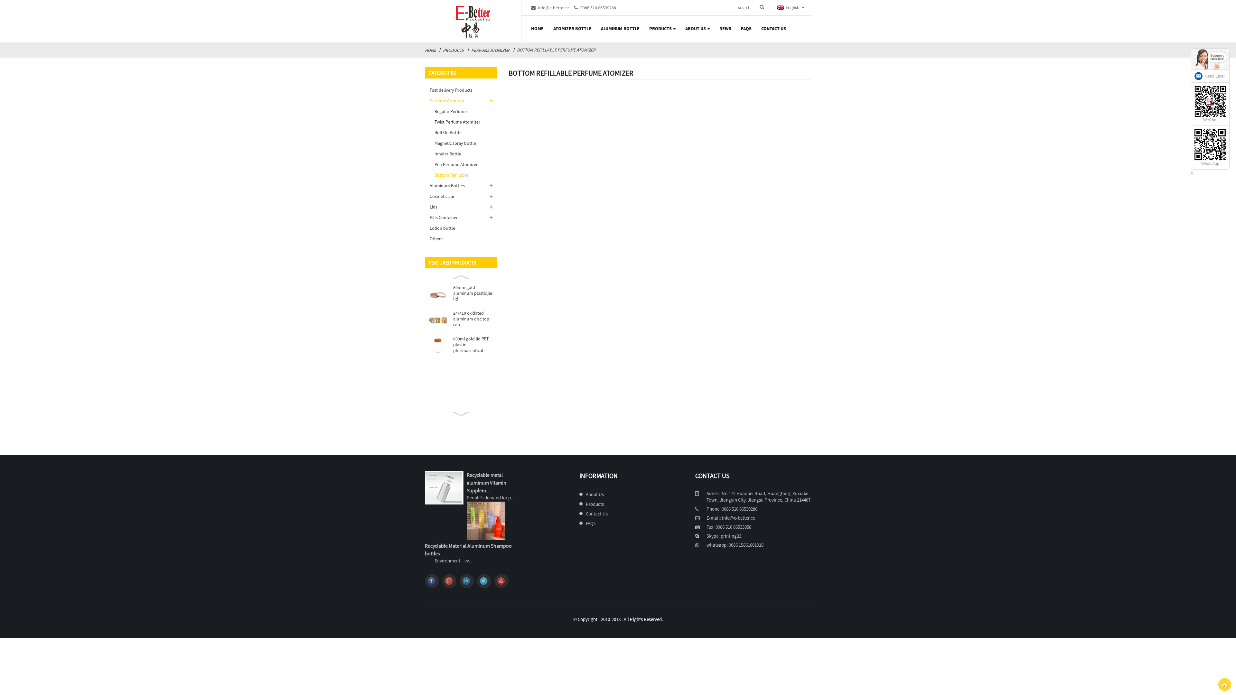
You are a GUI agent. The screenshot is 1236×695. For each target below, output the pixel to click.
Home (537, 29)
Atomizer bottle (572, 29)
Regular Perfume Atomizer (451, 112)
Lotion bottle (442, 228)
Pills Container (444, 217)
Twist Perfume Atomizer (457, 122)
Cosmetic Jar (442, 196)
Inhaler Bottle (448, 154)
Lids (433, 207)
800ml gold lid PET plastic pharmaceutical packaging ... (471, 344)
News (725, 29)
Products (660, 29)
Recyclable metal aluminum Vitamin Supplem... (486, 483)
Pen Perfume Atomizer (456, 164)
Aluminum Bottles (447, 186)
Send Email (1215, 76)
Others (436, 239)
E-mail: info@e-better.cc (731, 518)
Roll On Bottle (448, 132)
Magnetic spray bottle (455, 143)
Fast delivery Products (451, 90)
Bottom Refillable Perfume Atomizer (556, 50)
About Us (695, 29)
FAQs (746, 29)
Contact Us (773, 29)
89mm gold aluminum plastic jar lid (472, 293)
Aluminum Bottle (620, 29)
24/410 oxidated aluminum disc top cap (471, 319)
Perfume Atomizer (490, 50)
